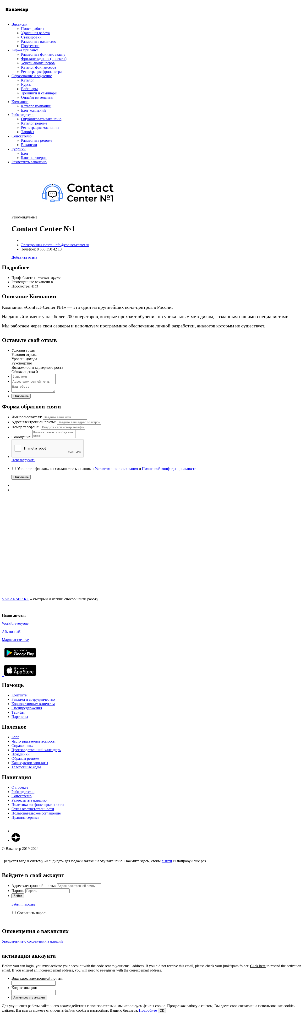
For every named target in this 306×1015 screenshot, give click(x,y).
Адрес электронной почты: (33, 422)
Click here (258, 966)
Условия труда (23, 350)
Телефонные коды (26, 767)
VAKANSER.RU (15, 599)
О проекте (19, 787)
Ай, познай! (12, 632)
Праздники (20, 754)
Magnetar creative (15, 640)
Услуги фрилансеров (38, 63)
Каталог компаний (36, 106)
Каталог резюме (34, 123)
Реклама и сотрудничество (33, 699)
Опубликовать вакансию (41, 119)
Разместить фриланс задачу (43, 54)
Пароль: (17, 891)
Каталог (27, 80)
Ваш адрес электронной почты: (37, 978)
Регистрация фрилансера (41, 72)
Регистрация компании (40, 127)
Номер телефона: (25, 427)
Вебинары (29, 89)
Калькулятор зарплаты (29, 763)
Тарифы (27, 132)
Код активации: (24, 988)
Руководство (21, 363)
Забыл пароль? (23, 904)
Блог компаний (33, 110)
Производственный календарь (36, 750)
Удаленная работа (35, 33)
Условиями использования (116, 469)
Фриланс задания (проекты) (43, 59)
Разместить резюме (36, 140)
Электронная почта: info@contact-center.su (55, 245)
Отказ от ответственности (32, 809)
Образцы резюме (25, 758)
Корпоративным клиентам (33, 704)
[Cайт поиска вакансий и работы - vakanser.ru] (17, 16)
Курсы (26, 84)
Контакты (19, 695)
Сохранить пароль (32, 913)
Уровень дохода (24, 359)
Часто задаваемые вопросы (33, 741)
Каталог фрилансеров (38, 67)
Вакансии (19, 24)
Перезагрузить (23, 460)
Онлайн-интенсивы (37, 97)
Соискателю (21, 136)
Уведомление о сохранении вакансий (32, 941)
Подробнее (148, 1010)
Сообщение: (21, 437)
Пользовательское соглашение (36, 813)
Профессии (30, 46)
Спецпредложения (26, 708)
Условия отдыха (24, 355)
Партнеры (19, 717)
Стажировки (31, 37)
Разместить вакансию (38, 41)
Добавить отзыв (24, 257)
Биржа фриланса (24, 50)
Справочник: (22, 746)
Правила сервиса (25, 817)
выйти (167, 861)
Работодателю (22, 115)
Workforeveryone (15, 623)
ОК (162, 1010)
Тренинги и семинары (39, 93)
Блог (25, 153)
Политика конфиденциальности (37, 805)
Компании (19, 102)
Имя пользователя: (26, 417)
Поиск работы (32, 29)
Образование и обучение (31, 76)
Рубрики (18, 149)
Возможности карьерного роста (37, 367)
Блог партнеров (34, 158)
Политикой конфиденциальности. (169, 469)
